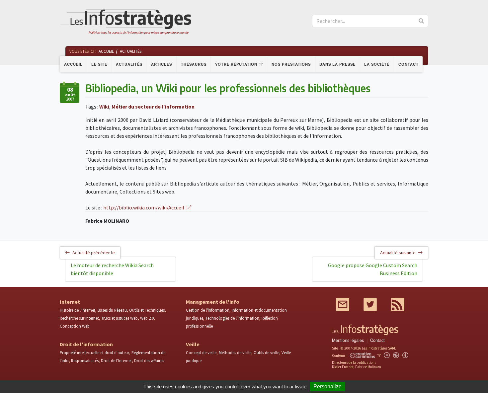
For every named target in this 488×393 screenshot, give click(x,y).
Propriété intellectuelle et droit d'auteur (94, 352)
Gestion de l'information (207, 310)
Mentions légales (348, 340)
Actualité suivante (398, 253)
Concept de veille (201, 352)
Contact (408, 64)
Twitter (370, 304)
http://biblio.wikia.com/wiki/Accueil (143, 207)
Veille (193, 344)
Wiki (104, 106)
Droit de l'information (86, 344)
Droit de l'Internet (116, 360)
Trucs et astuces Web (119, 318)
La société (376, 64)
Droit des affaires (149, 360)
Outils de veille (266, 352)
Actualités (129, 64)
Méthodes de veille (235, 352)
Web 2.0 (147, 318)
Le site (99, 64)
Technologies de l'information (232, 318)
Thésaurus (193, 64)
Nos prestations (291, 64)
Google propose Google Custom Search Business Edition (372, 269)
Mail (342, 304)
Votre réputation (236, 64)
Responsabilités (85, 360)
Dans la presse (337, 64)
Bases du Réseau (112, 310)
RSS (397, 304)
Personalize (327, 386)
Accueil (73, 64)
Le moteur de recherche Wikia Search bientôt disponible (112, 269)
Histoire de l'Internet (77, 310)
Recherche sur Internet (79, 318)
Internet (70, 301)
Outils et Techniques (147, 310)
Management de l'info (212, 301)
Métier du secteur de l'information (153, 106)
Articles (161, 64)
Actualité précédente (93, 253)
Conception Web (75, 326)
